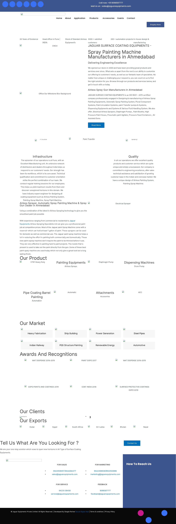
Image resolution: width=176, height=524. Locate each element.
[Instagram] (141, 513)
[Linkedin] (26, 4)
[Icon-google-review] (41, 4)
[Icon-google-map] (34, 4)
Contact (131, 18)
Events (120, 18)
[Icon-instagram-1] (12, 4)
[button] (155, 24)
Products (94, 18)
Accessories (108, 18)
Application (79, 18)
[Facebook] (5, 4)
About (68, 18)
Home (59, 18)
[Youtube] (19, 4)
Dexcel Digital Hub (82, 512)
